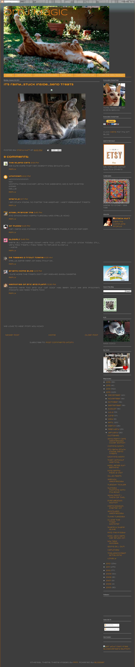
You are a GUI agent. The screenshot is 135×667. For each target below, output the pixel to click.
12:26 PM (51, 284)
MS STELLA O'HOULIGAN (46, 75)
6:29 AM (48, 257)
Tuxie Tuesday (116, 517)
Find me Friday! (117, 532)
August (112, 409)
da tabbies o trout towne (26, 257)
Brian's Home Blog (21, 271)
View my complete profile (119, 224)
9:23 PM (26, 226)
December (114, 395)
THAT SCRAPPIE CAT (85, 75)
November (114, 399)
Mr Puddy (15, 226)
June (111, 416)
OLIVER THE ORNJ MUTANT (111, 75)
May (111, 419)
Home (9, 75)
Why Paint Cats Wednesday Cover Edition (117, 441)
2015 (108, 385)
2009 (109, 574)
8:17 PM (24, 199)
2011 (108, 567)
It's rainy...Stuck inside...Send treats (117, 451)
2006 (109, 584)
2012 (108, 563)
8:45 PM (38, 212)
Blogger (99, 662)
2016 (108, 382)
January (113, 432)
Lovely (112, 558)
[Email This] (52, 150)
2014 (108, 389)
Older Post (91, 335)
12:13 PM (38, 271)
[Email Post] (48, 150)
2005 (109, 587)
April (111, 422)
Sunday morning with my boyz (116, 490)
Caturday (113, 550)
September (115, 405)
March (112, 426)
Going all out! (116, 546)
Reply (12, 169)
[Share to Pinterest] (60, 150)
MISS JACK (67, 75)
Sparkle (14, 199)
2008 (109, 577)
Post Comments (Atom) (60, 342)
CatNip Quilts (24, 75)
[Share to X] (56, 150)
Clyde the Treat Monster (114, 522)
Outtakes (113, 435)
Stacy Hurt (122, 218)
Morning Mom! (116, 457)
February (114, 429)
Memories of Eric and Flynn (27, 284)
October (113, 402)
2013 (108, 392)
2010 (108, 570)
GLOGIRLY (14, 239)
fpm (75, 662)
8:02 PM (26, 176)
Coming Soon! (116, 446)
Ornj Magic (36, 13)
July (111, 412)
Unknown (15, 176)
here (113, 132)
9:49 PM (25, 239)
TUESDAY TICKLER (117, 485)
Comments (113, 629)
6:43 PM (35, 163)
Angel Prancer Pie (21, 212)
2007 (109, 580)
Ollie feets (115, 476)
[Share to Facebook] (58, 150)
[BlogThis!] (54, 150)
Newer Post (12, 335)
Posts (109, 625)
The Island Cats (19, 163)
